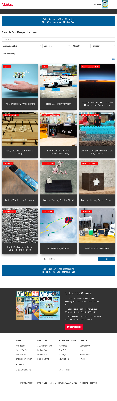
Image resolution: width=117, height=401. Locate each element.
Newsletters (63, 358)
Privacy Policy (26, 382)
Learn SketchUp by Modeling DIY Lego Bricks (97, 152)
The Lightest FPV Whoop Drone (19, 103)
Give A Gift (63, 350)
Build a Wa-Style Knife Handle (20, 200)
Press (82, 358)
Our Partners (22, 354)
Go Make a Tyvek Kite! (58, 248)
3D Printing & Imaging (51, 115)
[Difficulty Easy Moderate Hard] (81, 46)
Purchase (62, 345)
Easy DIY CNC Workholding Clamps (19, 152)
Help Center (85, 354)
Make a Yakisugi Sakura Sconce (97, 200)
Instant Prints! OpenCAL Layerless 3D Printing (58, 152)
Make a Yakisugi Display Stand (58, 200)
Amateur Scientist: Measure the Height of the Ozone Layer (97, 104)
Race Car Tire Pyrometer (58, 103)
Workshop (8, 163)
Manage (62, 354)
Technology (86, 211)
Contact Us (85, 345)
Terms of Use (41, 382)
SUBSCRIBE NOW (74, 327)
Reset (113, 59)
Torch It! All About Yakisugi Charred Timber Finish (20, 248)
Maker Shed (42, 354)
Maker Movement (24, 358)
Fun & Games (48, 211)
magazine (44, 345)
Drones (7, 67)
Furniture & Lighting (89, 163)
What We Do (21, 350)
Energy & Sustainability (90, 67)
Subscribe (97, 4)
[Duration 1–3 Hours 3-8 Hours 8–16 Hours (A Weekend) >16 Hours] (103, 46)
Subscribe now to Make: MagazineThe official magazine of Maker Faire (58, 21)
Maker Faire (42, 350)
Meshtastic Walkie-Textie (97, 248)
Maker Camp (43, 358)
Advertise (84, 350)
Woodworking (49, 163)
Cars (45, 67)
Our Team (20, 345)
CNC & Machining (11, 115)
